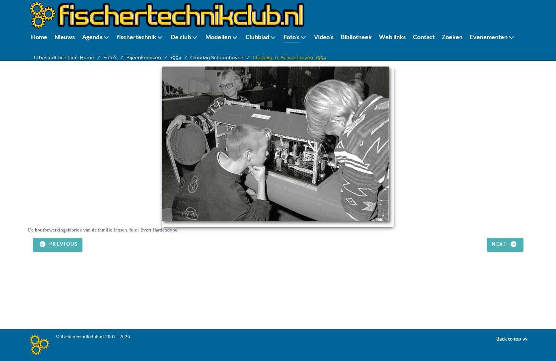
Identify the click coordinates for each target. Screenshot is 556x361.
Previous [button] (62, 244)
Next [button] (500, 244)
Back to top (509, 339)
